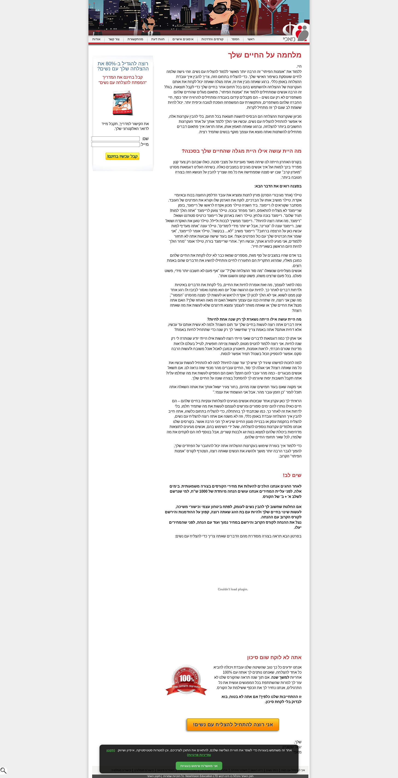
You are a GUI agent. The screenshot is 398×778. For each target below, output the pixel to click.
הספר (235, 39)
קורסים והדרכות (212, 39)
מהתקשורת (135, 39)
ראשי (250, 39)
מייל (145, 144)
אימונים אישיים (183, 39)
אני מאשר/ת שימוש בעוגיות (199, 766)
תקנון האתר (154, 776)
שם (146, 138)
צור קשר (114, 39)
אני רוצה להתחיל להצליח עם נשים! (233, 724)
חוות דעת (157, 39)
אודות (96, 39)
